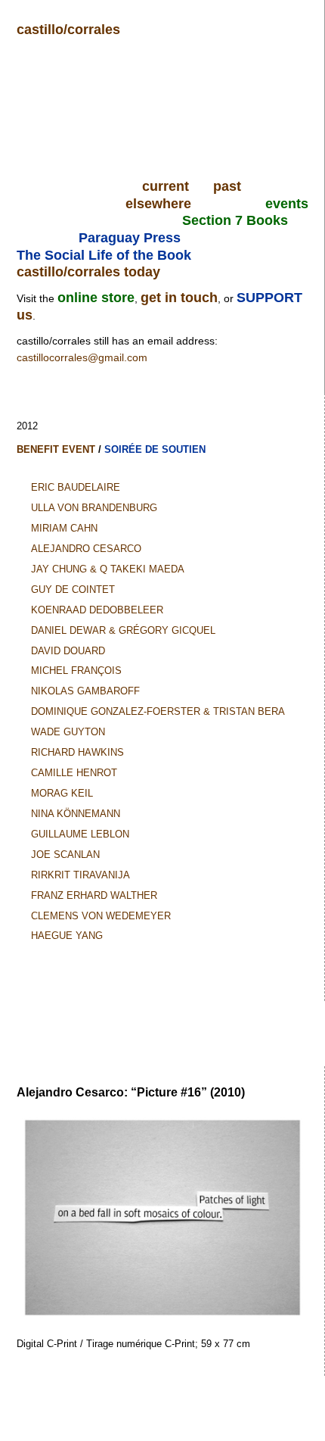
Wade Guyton (68, 732)
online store (96, 297)
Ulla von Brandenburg (94, 507)
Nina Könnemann (75, 813)
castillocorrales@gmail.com (82, 357)
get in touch (179, 297)
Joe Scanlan (65, 854)
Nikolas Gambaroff (85, 691)
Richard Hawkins (77, 752)
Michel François (76, 670)
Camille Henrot (74, 772)
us (24, 315)
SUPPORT (269, 297)
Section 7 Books (235, 220)
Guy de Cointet (73, 589)
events (286, 203)
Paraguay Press (130, 237)
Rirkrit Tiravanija (80, 875)
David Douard (68, 651)
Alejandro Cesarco (86, 548)
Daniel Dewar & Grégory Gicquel (123, 630)
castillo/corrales (68, 29)
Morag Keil (62, 793)
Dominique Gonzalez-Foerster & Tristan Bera (158, 711)
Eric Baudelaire (75, 487)
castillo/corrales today (88, 271)
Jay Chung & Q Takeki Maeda (107, 569)
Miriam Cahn (64, 528)
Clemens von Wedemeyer (101, 916)
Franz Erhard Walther (94, 895)
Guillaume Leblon (80, 834)
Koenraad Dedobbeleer (97, 610)
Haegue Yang (67, 935)
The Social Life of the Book (104, 255)
